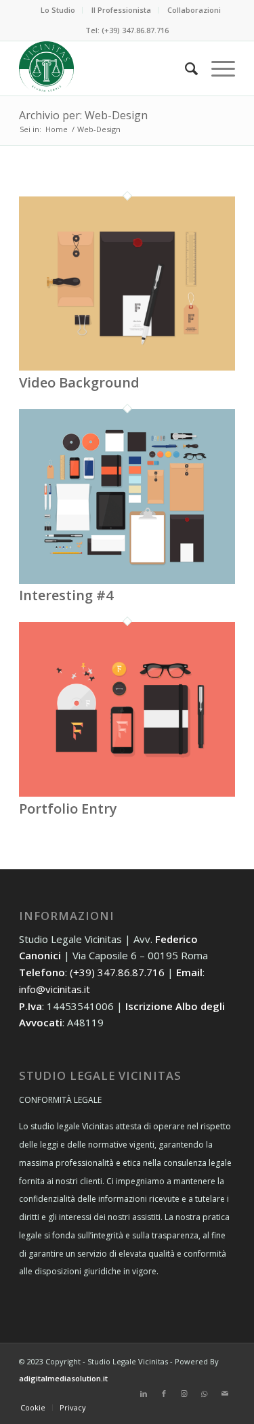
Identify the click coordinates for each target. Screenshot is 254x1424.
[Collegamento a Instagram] (184, 1393)
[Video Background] (127, 366)
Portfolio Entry (68, 808)
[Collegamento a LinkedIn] (143, 1393)
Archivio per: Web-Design (83, 115)
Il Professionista (121, 10)
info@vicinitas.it (54, 989)
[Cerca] (184, 68)
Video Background (79, 382)
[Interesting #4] (127, 580)
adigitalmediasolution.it (63, 1378)
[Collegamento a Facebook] (164, 1393)
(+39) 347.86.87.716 (117, 972)
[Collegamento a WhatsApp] (204, 1393)
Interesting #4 (66, 595)
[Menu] (216, 68)
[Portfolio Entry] (127, 792)
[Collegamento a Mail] (225, 1393)
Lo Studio (58, 10)
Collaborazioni (194, 10)
